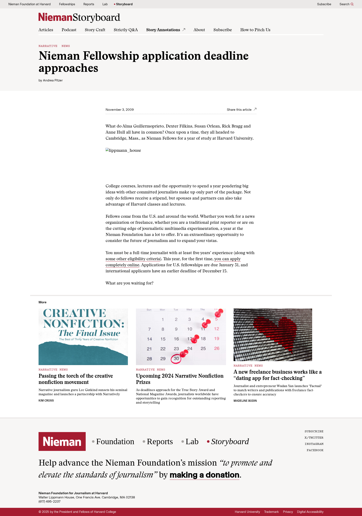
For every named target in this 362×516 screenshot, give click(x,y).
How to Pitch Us (255, 30)
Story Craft (95, 30)
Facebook (315, 450)
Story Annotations (163, 30)
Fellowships (67, 4)
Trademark (271, 512)
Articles (46, 30)
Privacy (288, 512)
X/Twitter (314, 437)
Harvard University (247, 512)
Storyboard (124, 4)
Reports (88, 4)
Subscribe (324, 4)
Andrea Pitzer (53, 80)
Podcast (69, 30)
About (199, 30)
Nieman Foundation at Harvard (29, 4)
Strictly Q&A (126, 30)
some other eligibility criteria (133, 259)
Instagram (314, 443)
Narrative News (54, 46)
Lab (105, 4)
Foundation (115, 441)
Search (344, 4)
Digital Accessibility (310, 512)
